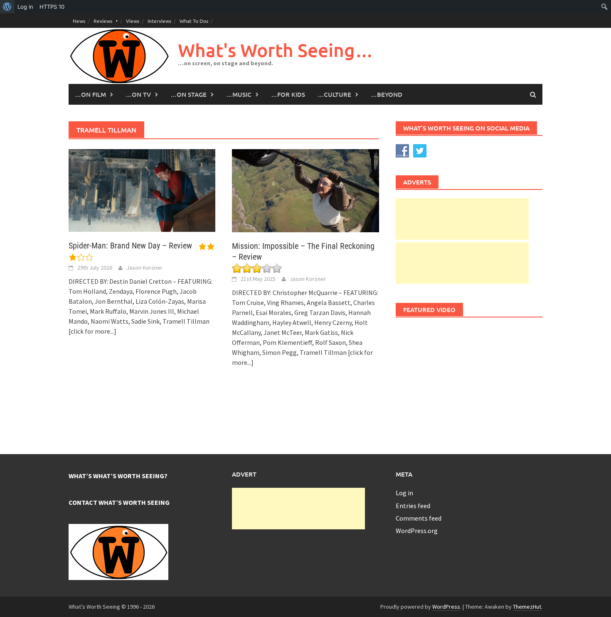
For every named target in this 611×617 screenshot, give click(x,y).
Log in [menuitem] (25, 6)
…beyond (386, 94)
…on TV (138, 94)
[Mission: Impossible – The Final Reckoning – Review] (305, 190)
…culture (334, 94)
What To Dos (194, 20)
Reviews (103, 20)
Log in (404, 493)
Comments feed (418, 518)
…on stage (188, 94)
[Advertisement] (462, 219)
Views (132, 20)
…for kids (288, 94)
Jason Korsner (144, 267)
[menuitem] (7, 6)
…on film (90, 94)
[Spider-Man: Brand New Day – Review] (142, 190)
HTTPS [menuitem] (51, 6)
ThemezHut (527, 606)
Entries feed (413, 505)
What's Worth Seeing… (275, 50)
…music (238, 94)
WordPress (446, 606)
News (79, 20)
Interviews (159, 20)
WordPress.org (417, 530)
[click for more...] (92, 331)
